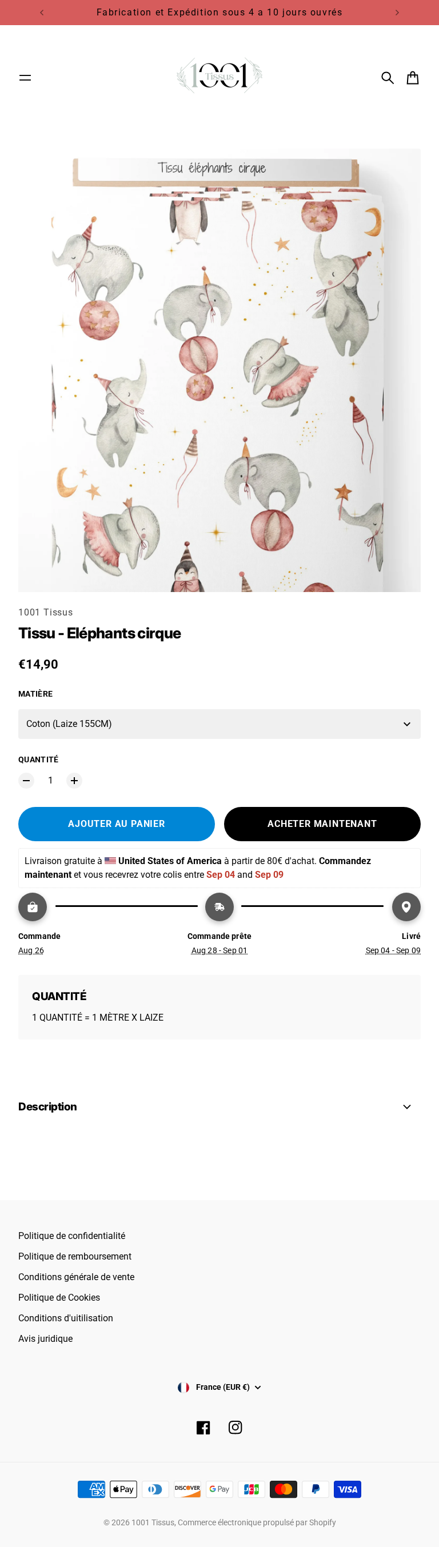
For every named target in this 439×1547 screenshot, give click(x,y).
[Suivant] (397, 12)
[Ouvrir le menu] (25, 77)
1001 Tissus (45, 612)
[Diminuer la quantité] (26, 781)
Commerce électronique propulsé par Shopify (257, 1522)
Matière (35, 693)
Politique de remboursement (74, 1256)
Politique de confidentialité (71, 1235)
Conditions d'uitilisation (65, 1318)
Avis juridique (45, 1338)
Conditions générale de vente (76, 1277)
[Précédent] (42, 12)
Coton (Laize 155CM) (69, 723)
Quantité (38, 759)
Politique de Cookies (59, 1297)
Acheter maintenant (322, 823)
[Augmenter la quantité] (74, 781)
